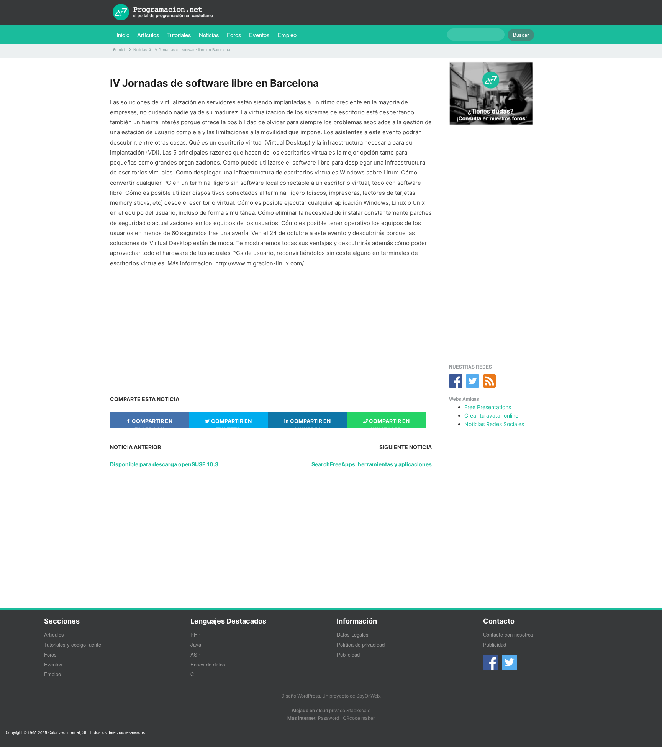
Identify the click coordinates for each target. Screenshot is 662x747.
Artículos (148, 35)
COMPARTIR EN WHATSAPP (389, 423)
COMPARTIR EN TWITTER (231, 423)
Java (195, 644)
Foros (234, 35)
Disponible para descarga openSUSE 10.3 (164, 464)
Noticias (209, 35)
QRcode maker (359, 718)
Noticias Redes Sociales (494, 424)
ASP (195, 654)
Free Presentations (487, 407)
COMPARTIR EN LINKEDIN (310, 423)
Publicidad (348, 654)
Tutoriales (181, 34)
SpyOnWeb (368, 696)
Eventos (259, 35)
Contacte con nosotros (508, 634)
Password (328, 718)
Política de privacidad (361, 644)
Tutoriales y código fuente (72, 644)
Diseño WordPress (300, 696)
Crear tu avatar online (491, 415)
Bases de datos (207, 664)
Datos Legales (353, 634)
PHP (195, 634)
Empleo (287, 35)
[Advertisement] (271, 328)
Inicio (122, 35)
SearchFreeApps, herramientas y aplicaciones (371, 464)
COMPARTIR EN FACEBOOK (151, 423)
